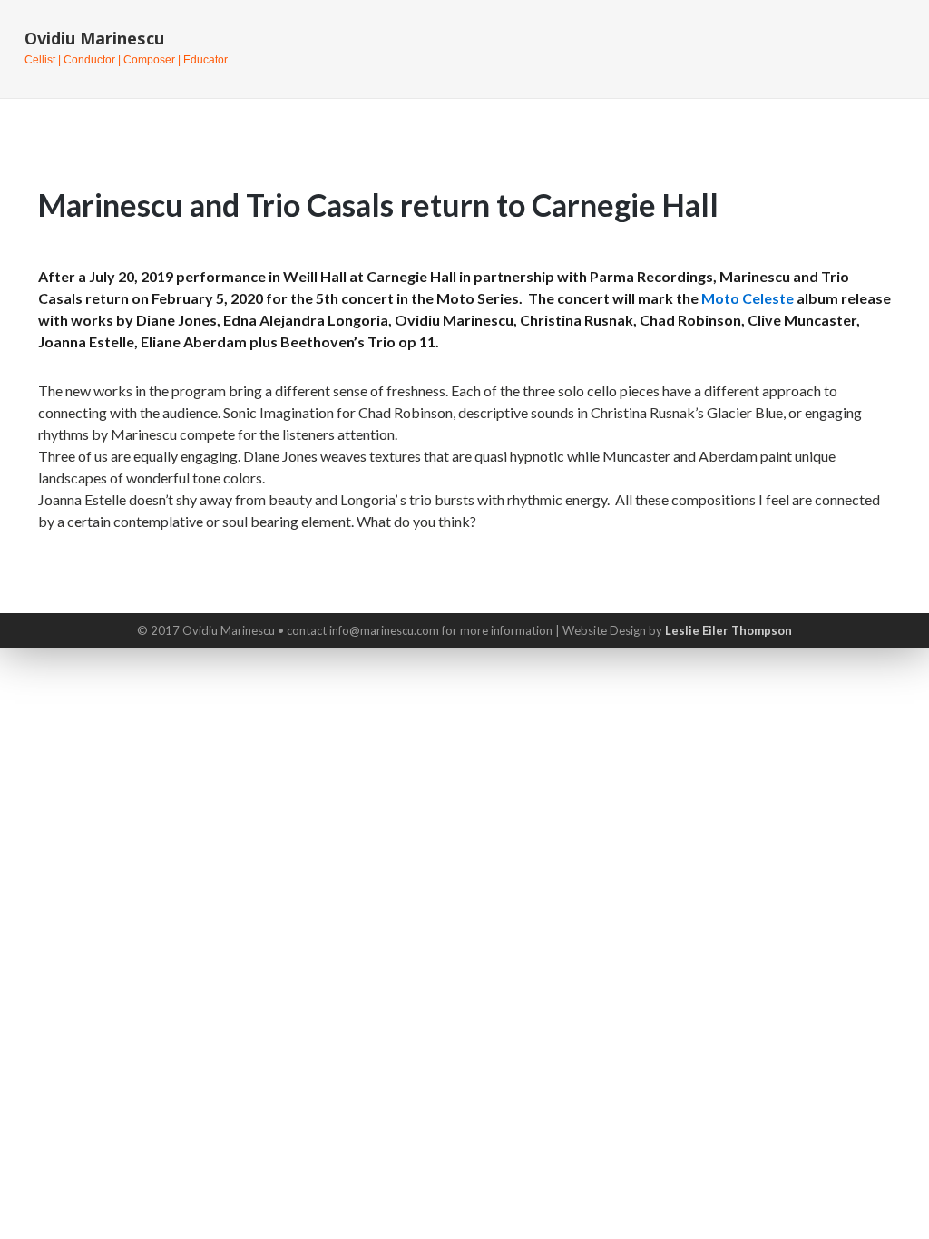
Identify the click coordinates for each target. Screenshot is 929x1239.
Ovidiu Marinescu (94, 38)
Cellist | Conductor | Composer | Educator (126, 60)
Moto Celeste (747, 298)
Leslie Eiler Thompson (728, 630)
